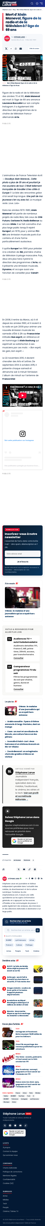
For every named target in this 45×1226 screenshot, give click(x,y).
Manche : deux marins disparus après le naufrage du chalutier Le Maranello (18, 1013)
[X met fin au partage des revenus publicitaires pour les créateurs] (8, 1045)
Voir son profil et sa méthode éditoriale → (26, 796)
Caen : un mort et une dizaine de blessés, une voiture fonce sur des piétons (21, 734)
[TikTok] (26, 1125)
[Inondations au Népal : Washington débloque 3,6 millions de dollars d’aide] (38, 1003)
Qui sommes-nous (10, 1155)
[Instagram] (35, 878)
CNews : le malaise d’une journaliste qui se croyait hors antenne (20, 613)
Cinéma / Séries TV (10, 1211)
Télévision (27, 860)
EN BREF (9, 940)
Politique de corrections (12, 1172)
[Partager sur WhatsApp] (16, 49)
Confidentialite (11, 572)
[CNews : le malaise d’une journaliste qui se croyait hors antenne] (22, 597)
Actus (32, 940)
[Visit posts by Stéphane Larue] (7, 38)
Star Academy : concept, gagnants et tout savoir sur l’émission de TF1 (28, 1071)
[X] (5, 1125)
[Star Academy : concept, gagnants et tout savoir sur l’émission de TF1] (8, 1070)
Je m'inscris (22, 561)
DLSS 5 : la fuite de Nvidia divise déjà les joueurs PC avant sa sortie (17, 968)
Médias (18, 1054)
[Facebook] (29, 878)
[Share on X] (6, 49)
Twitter (6, 1096)
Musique (6, 1102)
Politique (29, 945)
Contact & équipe (10, 1151)
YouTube (21, 1096)
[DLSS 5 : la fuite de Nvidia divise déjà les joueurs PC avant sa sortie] (38, 969)
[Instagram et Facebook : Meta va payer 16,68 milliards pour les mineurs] (8, 1032)
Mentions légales (10, 1175)
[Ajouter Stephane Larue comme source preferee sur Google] (22, 841)
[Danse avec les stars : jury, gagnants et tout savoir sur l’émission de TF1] (8, 1083)
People (18, 951)
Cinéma (36, 951)
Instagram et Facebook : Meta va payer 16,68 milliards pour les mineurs (29, 1034)
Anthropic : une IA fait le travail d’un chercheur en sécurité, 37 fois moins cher (18, 979)
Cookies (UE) (8, 1183)
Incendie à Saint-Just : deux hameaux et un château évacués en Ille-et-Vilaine (22, 744)
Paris (31, 1093)
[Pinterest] (39, 878)
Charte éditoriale (10, 1168)
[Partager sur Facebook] (11, 49)
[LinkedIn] (42, 878)
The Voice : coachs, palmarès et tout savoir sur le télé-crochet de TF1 (29, 1059)
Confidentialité (9, 1179)
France (18, 1093)
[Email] (21, 49)
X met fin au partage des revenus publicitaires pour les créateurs (29, 1046)
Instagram (17, 860)
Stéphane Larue (19, 37)
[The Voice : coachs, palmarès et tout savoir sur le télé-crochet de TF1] (8, 1057)
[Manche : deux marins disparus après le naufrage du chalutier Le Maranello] (38, 1014)
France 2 (9, 945)
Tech (27, 951)
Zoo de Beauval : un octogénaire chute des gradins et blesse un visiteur (21, 754)
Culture (19, 945)
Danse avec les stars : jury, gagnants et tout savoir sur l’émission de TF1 (28, 1084)
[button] (32, 3)
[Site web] (26, 878)
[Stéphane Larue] (9, 3)
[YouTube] (32, 878)
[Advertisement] (22, 148)
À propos (6, 1147)
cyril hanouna (20, 940)
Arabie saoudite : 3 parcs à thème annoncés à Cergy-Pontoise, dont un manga (22, 724)
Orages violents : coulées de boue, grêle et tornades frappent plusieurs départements (19, 991)
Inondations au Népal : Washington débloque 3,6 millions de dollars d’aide (18, 1002)
